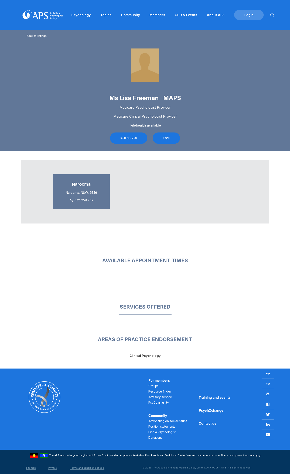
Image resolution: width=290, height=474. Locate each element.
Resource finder (159, 391)
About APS (216, 15)
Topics (105, 15)
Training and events (215, 397)
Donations (155, 437)
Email (166, 137)
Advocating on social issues (167, 421)
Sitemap (31, 467)
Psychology (81, 15)
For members (159, 380)
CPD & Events (186, 15)
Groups (153, 386)
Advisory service (160, 397)
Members (157, 15)
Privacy (52, 467)
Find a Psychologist (162, 432)
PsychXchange (211, 410)
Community (130, 15)
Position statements (161, 426)
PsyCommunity (158, 402)
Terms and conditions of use (87, 467)
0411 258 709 (128, 137)
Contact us (207, 423)
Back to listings (36, 35)
